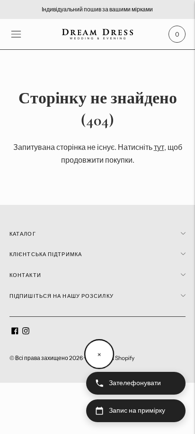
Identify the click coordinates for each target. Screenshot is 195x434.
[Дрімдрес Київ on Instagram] (25, 332)
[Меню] (16, 34)
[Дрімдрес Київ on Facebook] (14, 332)
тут (159, 147)
